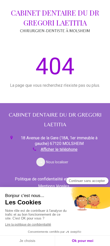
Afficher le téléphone (59, 149)
